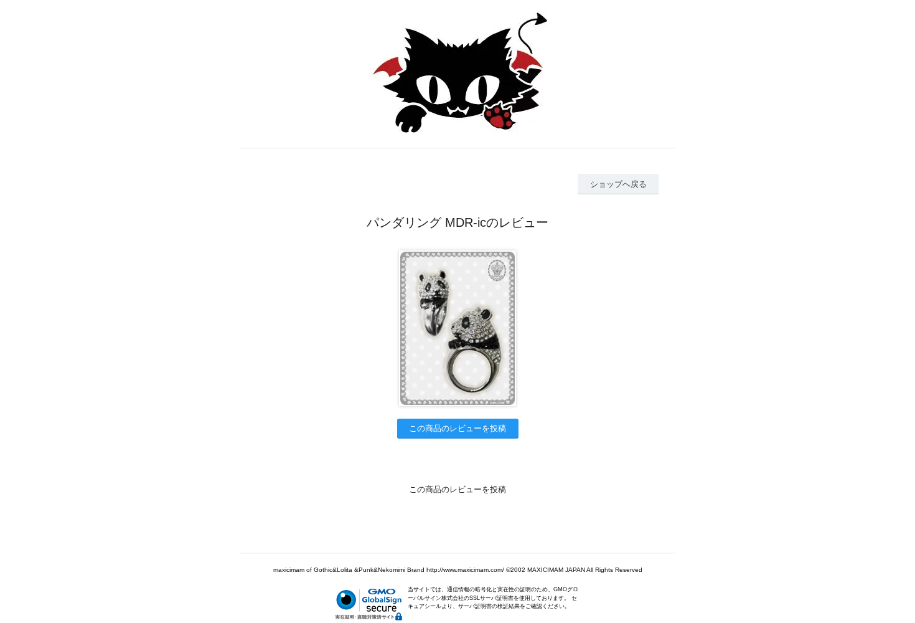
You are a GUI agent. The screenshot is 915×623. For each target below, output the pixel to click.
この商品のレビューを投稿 (457, 428)
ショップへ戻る (618, 184)
